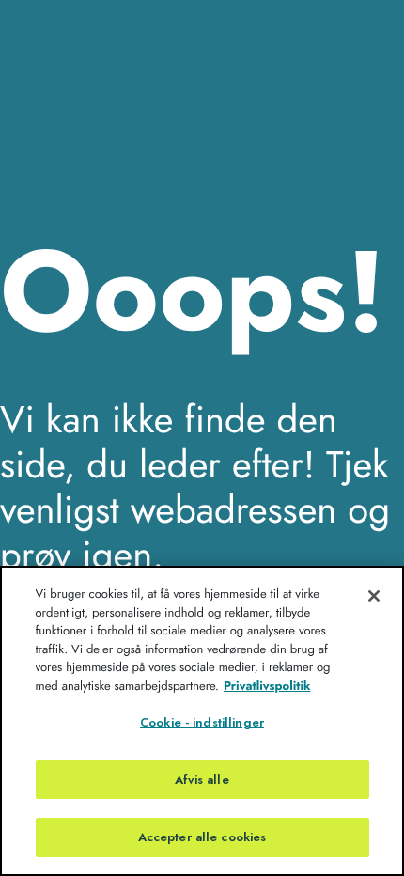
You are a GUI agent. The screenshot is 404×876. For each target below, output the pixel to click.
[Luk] (374, 596)
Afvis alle (201, 780)
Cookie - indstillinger (202, 722)
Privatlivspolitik (267, 686)
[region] (202, 721)
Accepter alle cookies (202, 837)
